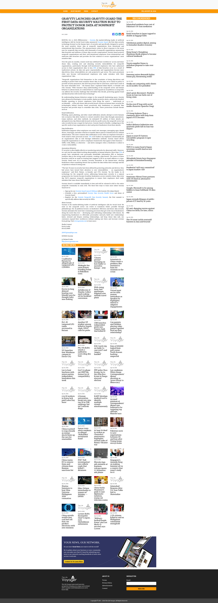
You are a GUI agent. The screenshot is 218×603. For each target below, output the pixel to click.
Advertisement (107, 585)
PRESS (86, 11)
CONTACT (94, 11)
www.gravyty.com (80, 221)
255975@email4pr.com (69, 232)
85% (94, 68)
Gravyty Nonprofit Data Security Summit (93, 197)
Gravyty (92, 40)
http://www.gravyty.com (70, 241)
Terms (104, 580)
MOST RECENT (76, 11)
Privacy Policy (107, 583)
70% (120, 152)
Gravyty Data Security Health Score (101, 193)
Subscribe (141, 589)
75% (90, 136)
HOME (65, 11)
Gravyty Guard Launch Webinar (86, 191)
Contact (104, 588)
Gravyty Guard (103, 42)
